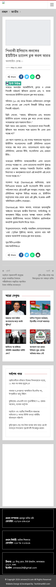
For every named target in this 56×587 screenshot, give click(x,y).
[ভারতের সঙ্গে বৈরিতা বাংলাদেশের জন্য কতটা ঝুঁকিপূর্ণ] (16, 308)
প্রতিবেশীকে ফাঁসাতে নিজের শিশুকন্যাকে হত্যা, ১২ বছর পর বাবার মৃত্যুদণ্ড (27, 382)
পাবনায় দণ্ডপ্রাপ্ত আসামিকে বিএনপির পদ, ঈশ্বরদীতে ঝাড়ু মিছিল (25, 392)
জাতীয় (8, 302)
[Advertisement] (28, 475)
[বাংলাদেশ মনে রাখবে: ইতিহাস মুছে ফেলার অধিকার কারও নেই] (40, 336)
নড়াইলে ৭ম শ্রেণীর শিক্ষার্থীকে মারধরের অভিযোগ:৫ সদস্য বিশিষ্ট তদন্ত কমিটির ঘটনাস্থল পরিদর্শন (24, 414)
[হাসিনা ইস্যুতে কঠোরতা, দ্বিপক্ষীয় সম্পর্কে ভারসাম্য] (40, 308)
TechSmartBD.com (42, 584)
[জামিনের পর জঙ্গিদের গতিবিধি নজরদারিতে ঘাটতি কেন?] (16, 336)
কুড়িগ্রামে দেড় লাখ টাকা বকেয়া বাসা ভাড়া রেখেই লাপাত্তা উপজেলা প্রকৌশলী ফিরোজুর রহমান (28, 427)
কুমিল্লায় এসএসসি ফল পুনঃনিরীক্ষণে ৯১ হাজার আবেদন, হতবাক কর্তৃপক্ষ (27, 403)
